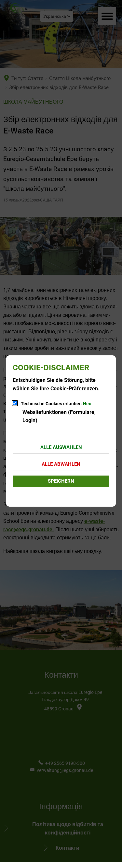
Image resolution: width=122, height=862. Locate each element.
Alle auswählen (61, 447)
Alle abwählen (61, 464)
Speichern (61, 481)
